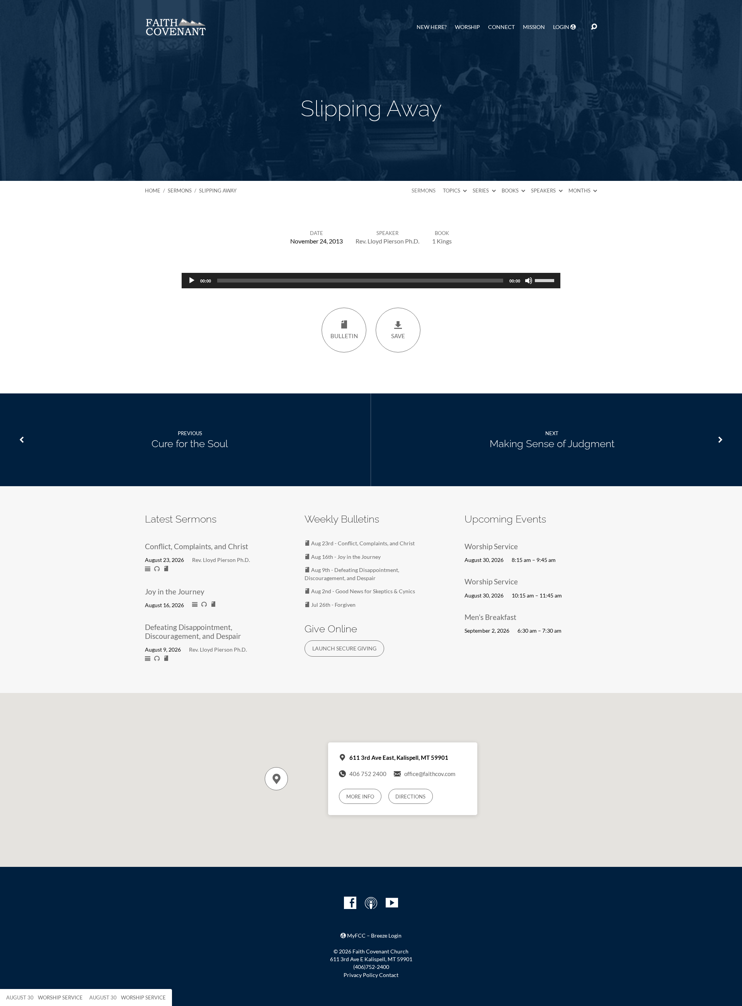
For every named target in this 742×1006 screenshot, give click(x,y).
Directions (410, 796)
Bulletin (344, 335)
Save (398, 335)
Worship (467, 27)
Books (511, 190)
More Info (360, 796)
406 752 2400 (367, 773)
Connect (501, 27)
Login (561, 27)
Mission (534, 27)
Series (481, 190)
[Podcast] (371, 903)
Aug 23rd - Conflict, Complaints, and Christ (362, 543)
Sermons (180, 190)
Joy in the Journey (174, 591)
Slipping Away (218, 190)
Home (152, 190)
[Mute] (529, 280)
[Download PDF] (166, 569)
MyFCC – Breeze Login (374, 936)
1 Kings (442, 241)
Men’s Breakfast (490, 617)
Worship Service (491, 546)
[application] (371, 280)
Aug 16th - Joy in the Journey (345, 556)
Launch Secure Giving (344, 648)
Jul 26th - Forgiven (333, 604)
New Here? (432, 27)
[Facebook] (350, 903)
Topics (452, 190)
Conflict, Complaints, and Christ (196, 546)
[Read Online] (147, 569)
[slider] (545, 280)
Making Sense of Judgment (552, 443)
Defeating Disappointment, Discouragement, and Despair (193, 631)
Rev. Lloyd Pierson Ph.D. (387, 241)
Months (580, 190)
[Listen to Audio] (157, 569)
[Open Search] (594, 27)
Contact (388, 975)
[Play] (192, 280)
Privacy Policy (361, 975)
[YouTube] (392, 903)
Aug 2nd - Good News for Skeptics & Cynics (362, 591)
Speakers (544, 190)
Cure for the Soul (189, 443)
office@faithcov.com (429, 773)
